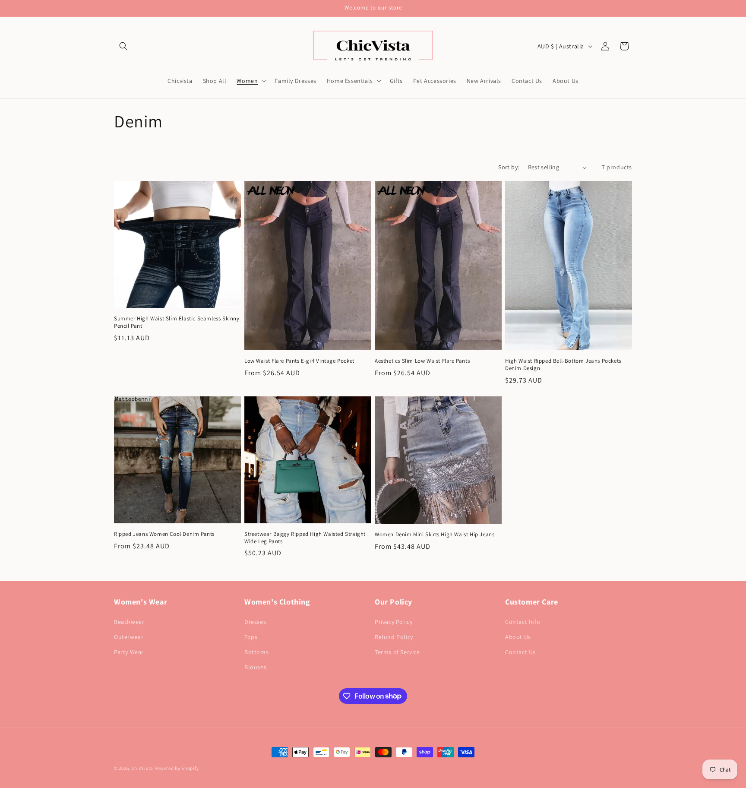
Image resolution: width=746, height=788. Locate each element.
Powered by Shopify (177, 768)
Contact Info (522, 622)
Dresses (255, 622)
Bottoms (256, 652)
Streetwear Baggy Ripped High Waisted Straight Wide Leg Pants (305, 538)
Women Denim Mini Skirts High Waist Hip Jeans (434, 534)
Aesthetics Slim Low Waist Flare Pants (422, 361)
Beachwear (129, 622)
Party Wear (129, 652)
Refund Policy (394, 637)
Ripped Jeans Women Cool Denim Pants (164, 534)
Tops (250, 637)
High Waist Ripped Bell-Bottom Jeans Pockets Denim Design (563, 365)
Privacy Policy (393, 622)
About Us (518, 637)
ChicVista (142, 768)
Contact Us (520, 652)
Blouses (255, 667)
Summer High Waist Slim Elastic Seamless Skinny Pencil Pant (177, 322)
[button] (123, 46)
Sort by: (508, 167)
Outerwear (128, 637)
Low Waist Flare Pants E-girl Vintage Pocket (299, 361)
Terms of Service (397, 652)
